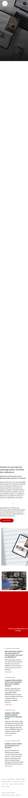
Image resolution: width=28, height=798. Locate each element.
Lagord (22, 781)
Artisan (3, 792)
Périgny (11, 784)
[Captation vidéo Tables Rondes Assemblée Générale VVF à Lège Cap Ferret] (14, 723)
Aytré (3, 779)
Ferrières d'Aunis (16, 781)
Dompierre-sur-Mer (6, 781)
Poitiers (16, 784)
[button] (24, 3)
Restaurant (18, 795)
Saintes (7, 786)
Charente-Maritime (9, 779)
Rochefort (21, 784)
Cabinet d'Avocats (10, 792)
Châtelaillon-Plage (20, 779)
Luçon (3, 784)
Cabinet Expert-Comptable (8, 795)
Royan (3, 786)
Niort (7, 784)
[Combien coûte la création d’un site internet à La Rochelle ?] (14, 753)
